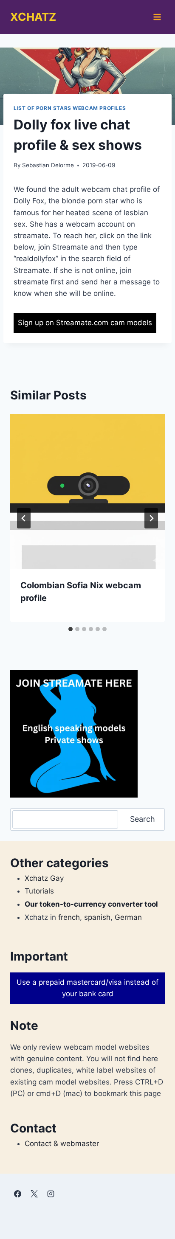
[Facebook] (17, 1193)
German (128, 917)
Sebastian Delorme (48, 165)
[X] (34, 1193)
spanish (97, 917)
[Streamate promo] (74, 734)
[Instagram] (50, 1193)
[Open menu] (157, 16)
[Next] (151, 518)
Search (142, 819)
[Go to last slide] (24, 518)
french (69, 917)
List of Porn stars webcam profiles (70, 108)
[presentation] (87, 491)
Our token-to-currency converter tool (91, 904)
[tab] (70, 629)
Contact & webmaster (62, 1143)
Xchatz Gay (44, 878)
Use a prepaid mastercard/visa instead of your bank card (87, 988)
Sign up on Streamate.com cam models (85, 322)
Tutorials (39, 891)
